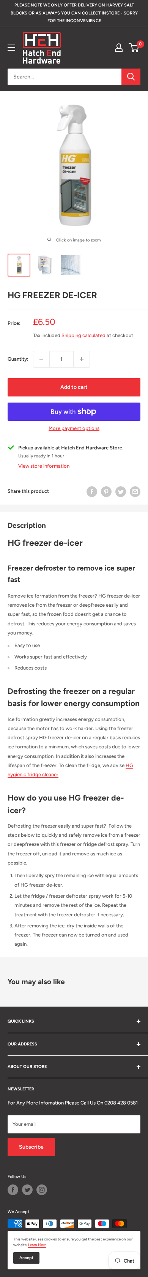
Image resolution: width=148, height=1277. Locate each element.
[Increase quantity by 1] (82, 359)
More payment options (74, 428)
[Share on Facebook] (92, 491)
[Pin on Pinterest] (106, 491)
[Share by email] (135, 491)
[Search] (130, 77)
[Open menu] (11, 48)
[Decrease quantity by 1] (41, 359)
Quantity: (18, 359)
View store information (43, 466)
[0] (134, 47)
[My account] (119, 47)
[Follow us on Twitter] (27, 1189)
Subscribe (31, 1147)
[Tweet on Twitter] (120, 491)
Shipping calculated (83, 335)
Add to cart (74, 387)
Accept (26, 1257)
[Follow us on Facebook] (13, 1189)
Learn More (37, 1244)
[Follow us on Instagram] (41, 1189)
